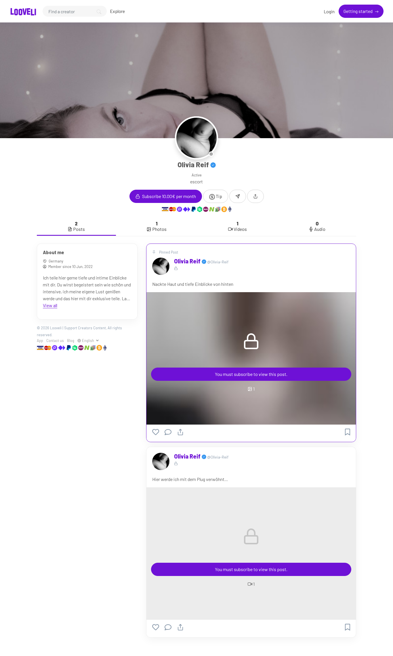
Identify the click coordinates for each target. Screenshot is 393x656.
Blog (70, 340)
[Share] (180, 432)
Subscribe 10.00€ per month (168, 196)
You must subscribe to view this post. (251, 374)
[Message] (237, 196)
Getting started (358, 11)
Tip (218, 196)
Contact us (55, 340)
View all (50, 305)
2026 (45, 328)
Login (329, 11)
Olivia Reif (188, 261)
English (88, 341)
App (40, 340)
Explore (117, 11)
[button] (255, 196)
